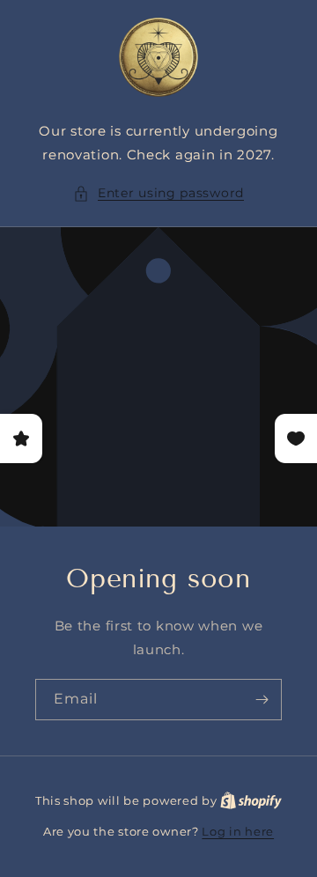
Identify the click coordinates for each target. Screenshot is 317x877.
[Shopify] (251, 800)
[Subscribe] (261, 699)
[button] (158, 193)
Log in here (238, 831)
